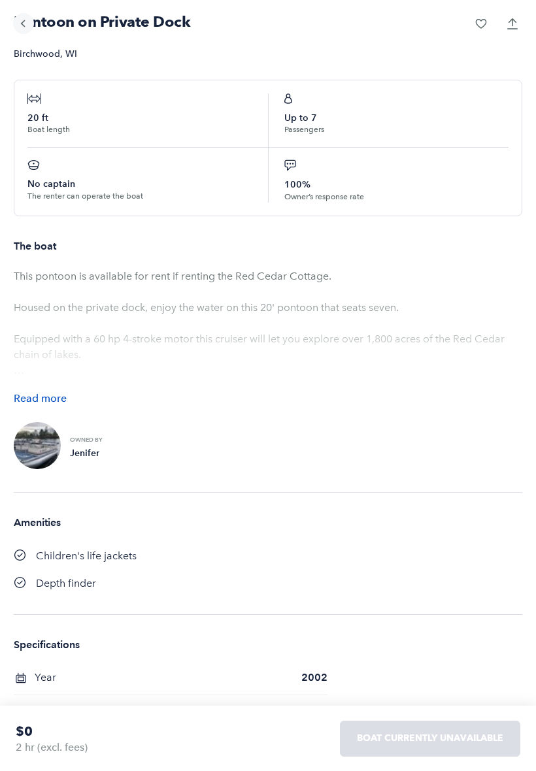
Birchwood (37, 53)
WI (71, 53)
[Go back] (23, 23)
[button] (481, 23)
